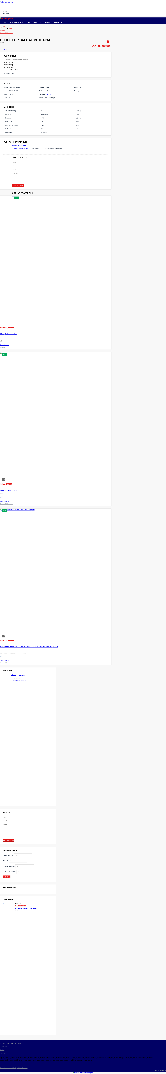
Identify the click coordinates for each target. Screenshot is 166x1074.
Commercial (3, 662)
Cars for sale (3, 1046)
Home (10, 28)
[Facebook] (13, 151)
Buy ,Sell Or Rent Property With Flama (10, 1043)
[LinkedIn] (23, 151)
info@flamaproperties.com (21, 148)
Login (5, 11)
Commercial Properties (6, 33)
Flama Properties (19, 146)
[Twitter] (20, 151)
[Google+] (16, 151)
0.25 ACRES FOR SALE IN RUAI (10, 490)
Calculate (6, 877)
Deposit (5, 861)
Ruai (1, 493)
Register (6, 14)
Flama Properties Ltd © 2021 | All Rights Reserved (13, 1068)
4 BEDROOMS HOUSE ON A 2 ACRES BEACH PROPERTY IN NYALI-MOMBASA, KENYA (29, 647)
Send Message (18, 185)
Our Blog (2, 1050)
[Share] (1, 331)
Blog (47, 23)
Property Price (8, 855)
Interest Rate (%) (9, 866)
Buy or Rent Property (13, 23)
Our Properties (34, 23)
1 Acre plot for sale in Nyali (8, 334)
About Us (58, 23)
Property (2, 30)
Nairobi (2, 42)
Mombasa (2, 337)
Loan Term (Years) (9, 872)
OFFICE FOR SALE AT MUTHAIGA (26, 908)
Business (2, 347)
